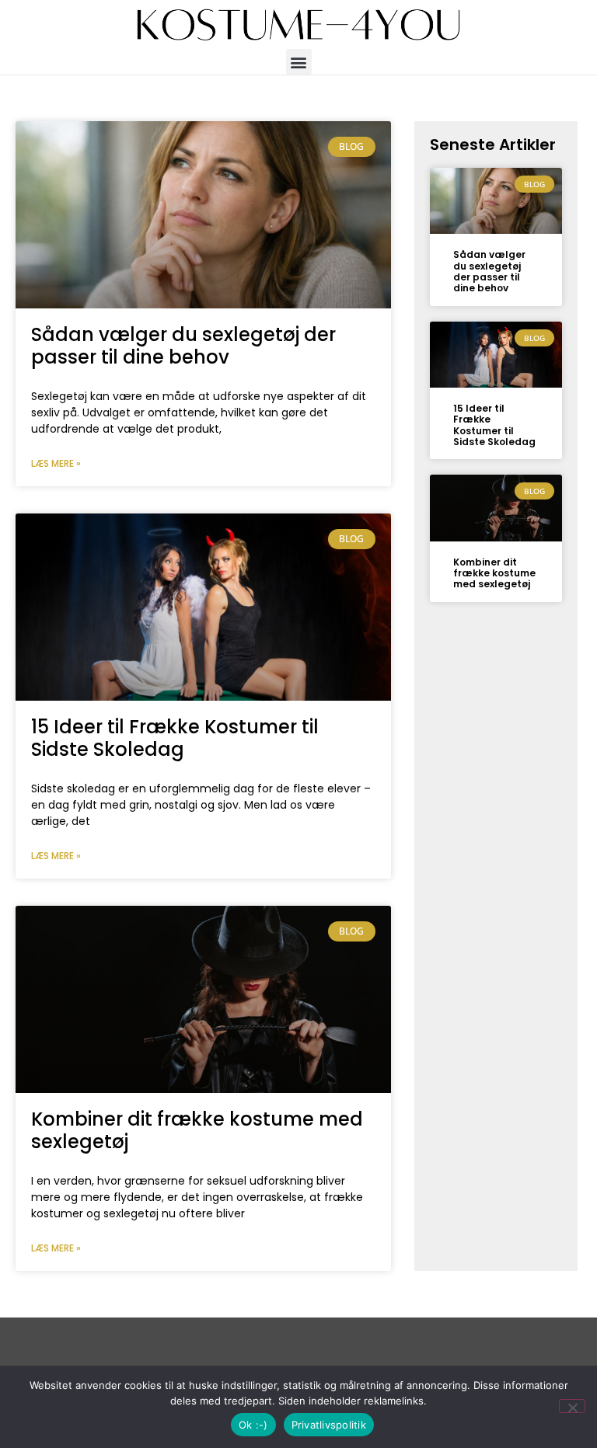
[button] (299, 62)
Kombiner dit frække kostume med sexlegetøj (197, 1130)
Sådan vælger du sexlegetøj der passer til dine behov (183, 346)
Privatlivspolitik (329, 1424)
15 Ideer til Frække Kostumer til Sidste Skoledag (175, 738)
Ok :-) (253, 1424)
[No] (572, 1406)
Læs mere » (56, 463)
